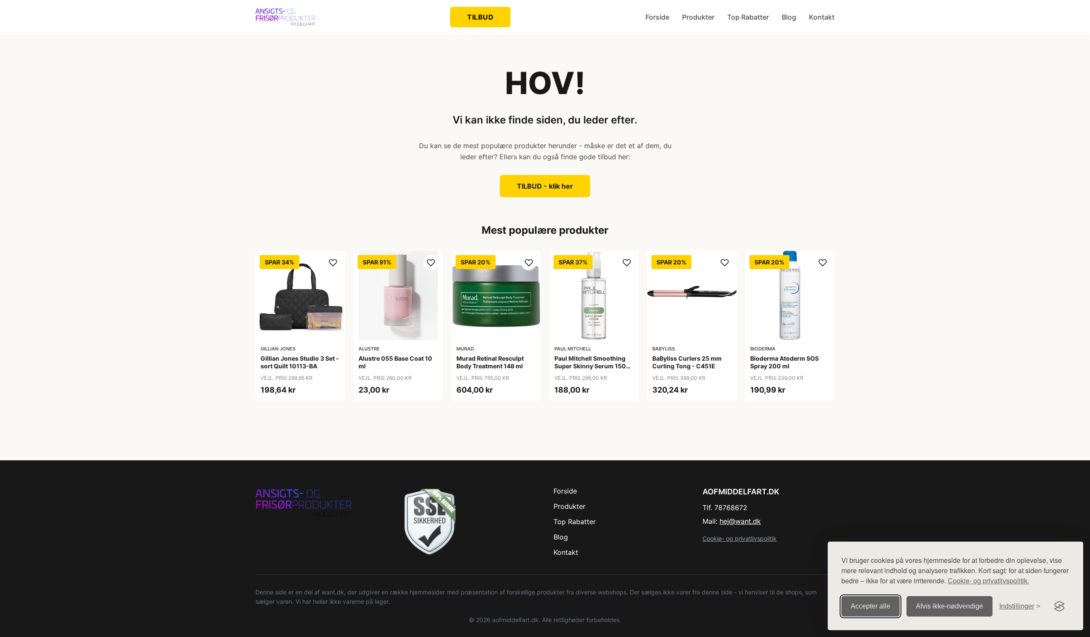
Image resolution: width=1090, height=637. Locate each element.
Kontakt (822, 17)
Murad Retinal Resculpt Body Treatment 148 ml (490, 362)
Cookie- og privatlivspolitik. (988, 580)
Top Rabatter (748, 17)
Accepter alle (870, 606)
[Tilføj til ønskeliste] (333, 262)
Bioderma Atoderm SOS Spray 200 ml (784, 362)
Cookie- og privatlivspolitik (740, 538)
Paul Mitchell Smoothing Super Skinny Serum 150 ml (590, 366)
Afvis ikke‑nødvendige (949, 606)
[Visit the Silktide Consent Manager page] (1059, 606)
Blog (789, 17)
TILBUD (480, 17)
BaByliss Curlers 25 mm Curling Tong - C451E (687, 362)
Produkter (698, 17)
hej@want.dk (740, 521)
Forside (657, 17)
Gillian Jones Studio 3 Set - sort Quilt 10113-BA (300, 362)
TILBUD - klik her (545, 186)
